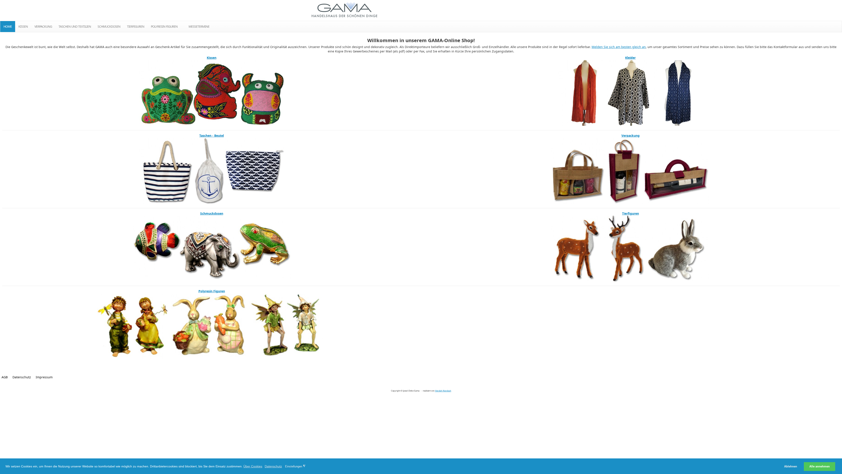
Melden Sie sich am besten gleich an (619, 47)
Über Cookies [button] (252, 466)
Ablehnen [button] (790, 466)
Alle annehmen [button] (819, 466)
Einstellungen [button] (295, 466)
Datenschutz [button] (273, 466)
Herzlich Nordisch (443, 390)
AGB (5, 377)
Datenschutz (21, 377)
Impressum (44, 377)
